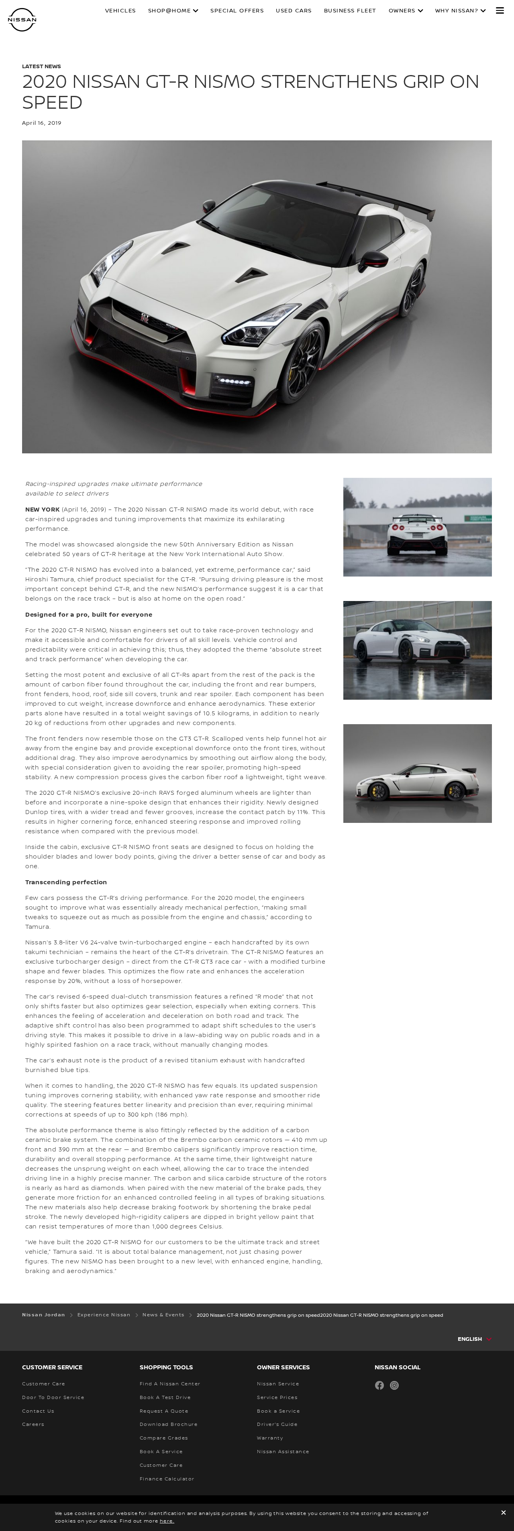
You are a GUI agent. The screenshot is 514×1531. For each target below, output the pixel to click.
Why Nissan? (457, 11)
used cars (294, 11)
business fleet (350, 11)
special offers (237, 11)
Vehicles (120, 11)
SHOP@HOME (169, 11)
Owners (402, 11)
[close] (503, 1513)
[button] (500, 10)
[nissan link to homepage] (22, 20)
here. (167, 1521)
